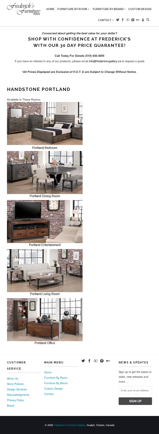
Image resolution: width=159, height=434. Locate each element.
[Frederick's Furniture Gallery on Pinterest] (132, 20)
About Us (12, 378)
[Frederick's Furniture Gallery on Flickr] (137, 20)
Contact (106, 20)
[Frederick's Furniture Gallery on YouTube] (127, 20)
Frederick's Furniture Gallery (69, 425)
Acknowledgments (18, 395)
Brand (10, 405)
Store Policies (15, 384)
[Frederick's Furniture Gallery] (23, 9)
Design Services (17, 389)
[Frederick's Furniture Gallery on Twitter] (117, 20)
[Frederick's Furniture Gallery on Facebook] (122, 20)
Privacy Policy (15, 400)
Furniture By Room (73, 9)
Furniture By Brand (109, 9)
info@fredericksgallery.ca (105, 61)
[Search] (147, 20)
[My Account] (142, 20)
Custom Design (139, 9)
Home (50, 9)
